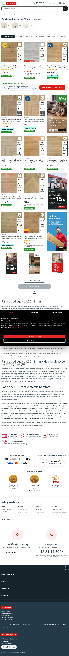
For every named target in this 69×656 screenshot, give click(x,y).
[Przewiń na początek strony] (65, 568)
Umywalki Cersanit (57, 515)
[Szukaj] (65, 8)
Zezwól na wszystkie (34, 336)
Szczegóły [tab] (34, 312)
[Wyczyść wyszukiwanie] (61, 8)
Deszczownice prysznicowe (59, 512)
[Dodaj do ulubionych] (19, 44)
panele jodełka (25, 403)
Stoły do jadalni (39, 509)
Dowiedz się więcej (18, 327)
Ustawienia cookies (33, 341)
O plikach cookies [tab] (57, 312)
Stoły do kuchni (22, 509)
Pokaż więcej (34, 286)
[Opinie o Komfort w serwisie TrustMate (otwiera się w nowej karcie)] (52, 462)
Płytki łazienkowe (57, 509)
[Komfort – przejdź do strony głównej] (6, 607)
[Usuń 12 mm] (17, 36)
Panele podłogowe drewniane (6, 510)
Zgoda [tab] (12, 312)
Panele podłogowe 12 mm (9, 369)
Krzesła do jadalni (40, 512)
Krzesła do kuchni (23, 512)
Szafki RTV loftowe (6, 517)
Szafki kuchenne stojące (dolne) (25, 516)
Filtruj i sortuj (9, 36)
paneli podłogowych (40, 391)
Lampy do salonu (6, 514)
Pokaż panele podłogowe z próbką (52, 87)
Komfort (3, 15)
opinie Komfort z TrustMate (55, 455)
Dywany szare (39, 515)
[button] (38, 3)
